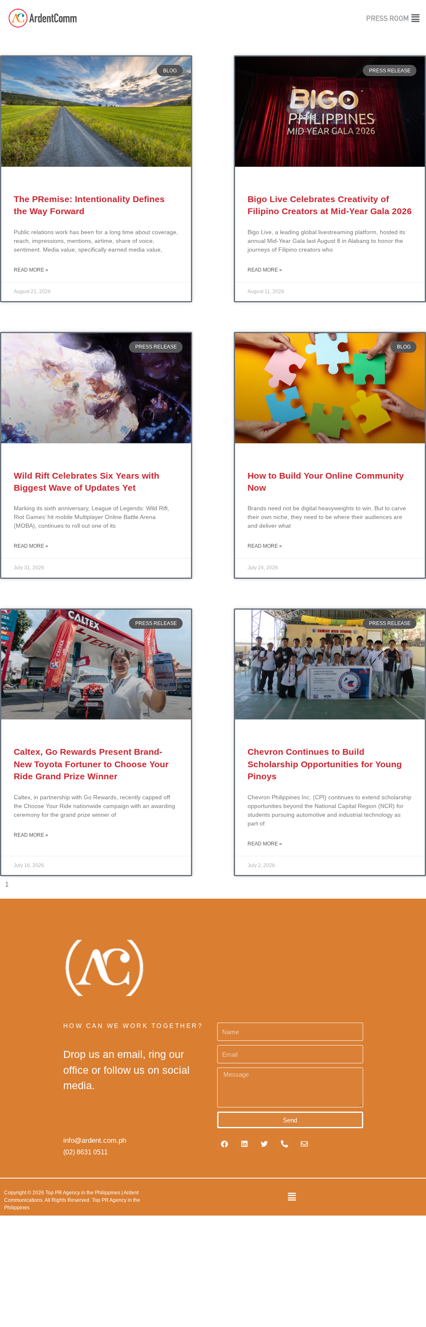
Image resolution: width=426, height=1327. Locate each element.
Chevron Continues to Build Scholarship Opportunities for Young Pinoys (325, 764)
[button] (416, 18)
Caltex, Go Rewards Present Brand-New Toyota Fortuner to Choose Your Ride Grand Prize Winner (91, 764)
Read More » (31, 270)
